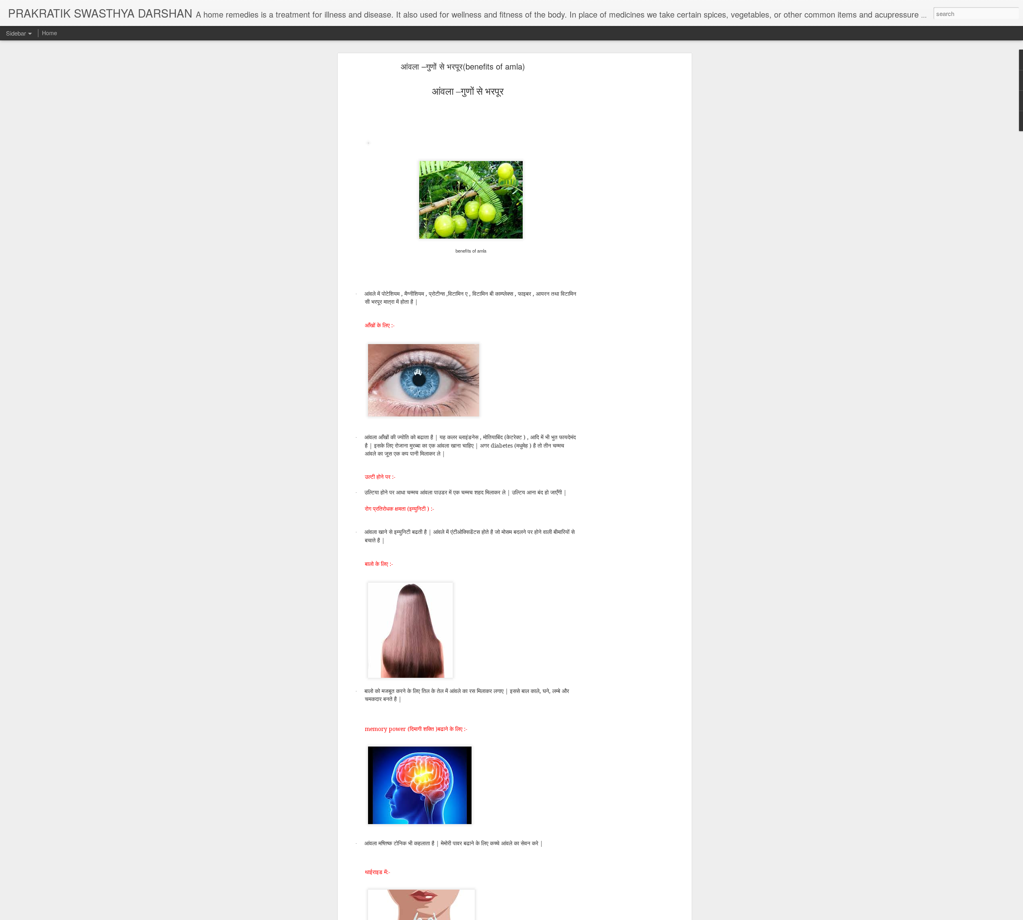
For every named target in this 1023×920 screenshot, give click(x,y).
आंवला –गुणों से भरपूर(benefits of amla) (463, 66)
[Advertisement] (621, 190)
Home (49, 33)
